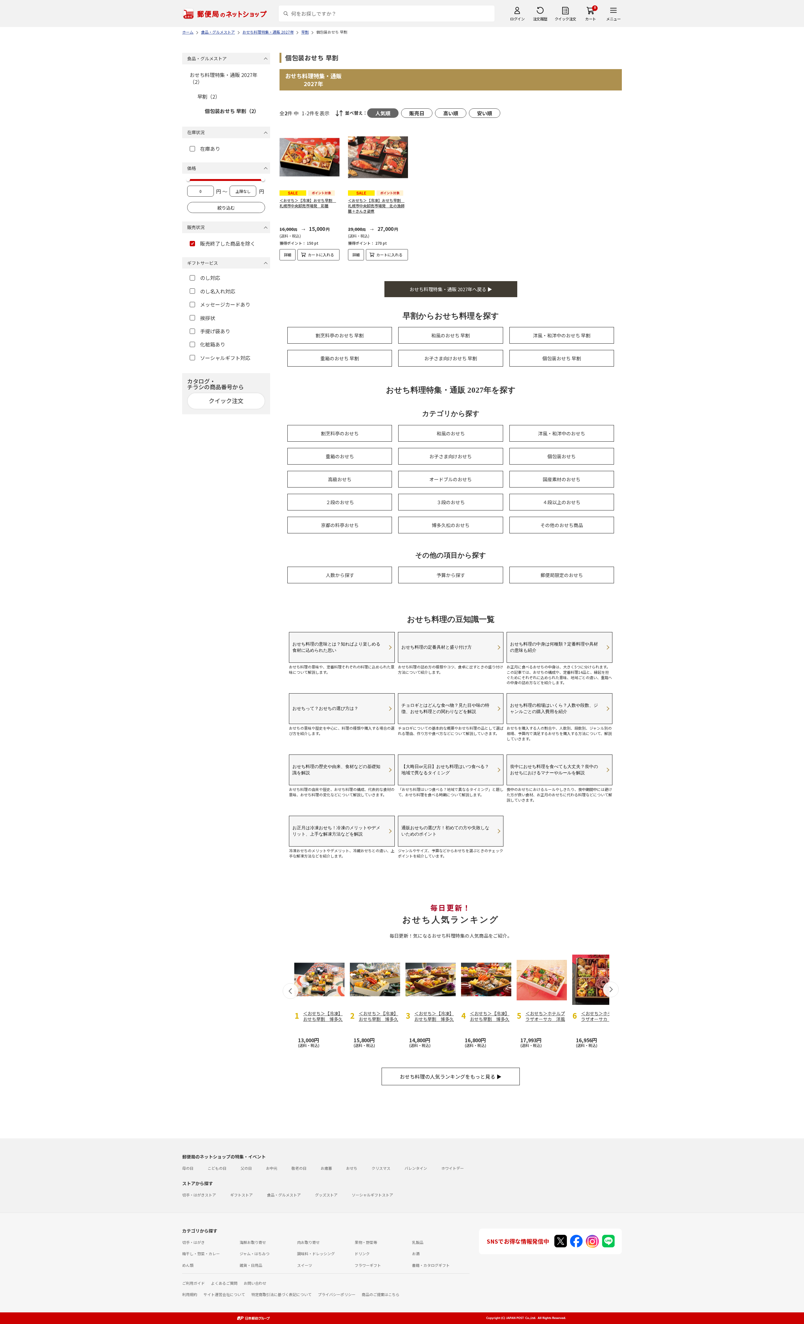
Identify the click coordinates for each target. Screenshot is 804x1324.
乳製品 (417, 1242)
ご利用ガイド (193, 1283)
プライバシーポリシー (337, 1294)
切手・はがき (193, 1242)
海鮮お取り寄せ (253, 1242)
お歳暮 (326, 1168)
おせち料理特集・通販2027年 (313, 80)
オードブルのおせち (450, 479)
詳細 (287, 254)
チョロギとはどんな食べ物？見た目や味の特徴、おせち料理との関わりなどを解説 (445, 708)
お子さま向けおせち (450, 456)
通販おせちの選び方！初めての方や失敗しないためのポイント (445, 830)
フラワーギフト (368, 1265)
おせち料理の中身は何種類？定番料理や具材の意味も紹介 (554, 647)
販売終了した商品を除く (227, 243)
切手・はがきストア (199, 1194)
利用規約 (189, 1294)
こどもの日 (217, 1168)
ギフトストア (241, 1194)
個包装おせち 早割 (561, 358)
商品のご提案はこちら (380, 1294)
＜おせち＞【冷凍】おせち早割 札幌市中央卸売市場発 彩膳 (308, 203)
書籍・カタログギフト (431, 1265)
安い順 (484, 113)
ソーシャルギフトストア (372, 1194)
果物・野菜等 (366, 1242)
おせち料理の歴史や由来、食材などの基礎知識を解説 (336, 769)
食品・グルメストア (284, 1194)
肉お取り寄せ (308, 1242)
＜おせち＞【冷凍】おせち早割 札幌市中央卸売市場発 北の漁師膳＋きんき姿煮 (376, 206)
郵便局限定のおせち (562, 575)
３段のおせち (451, 502)
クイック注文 (565, 18)
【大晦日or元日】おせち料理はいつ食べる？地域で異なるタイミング (445, 769)
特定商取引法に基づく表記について (281, 1294)
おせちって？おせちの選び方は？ (325, 708)
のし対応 (210, 277)
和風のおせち (451, 433)
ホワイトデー (452, 1168)
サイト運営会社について (224, 1294)
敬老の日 (299, 1168)
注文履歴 (540, 18)
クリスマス (381, 1168)
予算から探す (451, 575)
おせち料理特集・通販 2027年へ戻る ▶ (451, 289)
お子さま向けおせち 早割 (450, 358)
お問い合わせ (255, 1283)
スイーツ (304, 1265)
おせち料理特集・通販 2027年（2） (224, 78)
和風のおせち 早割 (450, 335)
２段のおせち (340, 502)
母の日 (187, 1168)
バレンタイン (416, 1168)
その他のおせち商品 (562, 525)
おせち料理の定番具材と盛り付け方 (436, 647)
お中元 (271, 1168)
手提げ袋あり (215, 331)
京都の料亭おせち (340, 525)
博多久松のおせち (451, 525)
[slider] (188, 179)
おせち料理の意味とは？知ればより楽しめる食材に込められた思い (336, 647)
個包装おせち (561, 456)
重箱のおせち (340, 456)
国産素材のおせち (561, 479)
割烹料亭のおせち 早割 (340, 335)
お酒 (416, 1253)
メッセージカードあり (225, 304)
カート (590, 18)
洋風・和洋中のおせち (561, 433)
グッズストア (326, 1194)
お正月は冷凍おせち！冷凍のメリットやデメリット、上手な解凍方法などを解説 (336, 830)
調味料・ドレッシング (316, 1253)
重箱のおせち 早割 (339, 358)
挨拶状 (207, 318)
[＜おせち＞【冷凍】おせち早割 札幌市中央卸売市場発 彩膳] (310, 157)
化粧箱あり (212, 344)
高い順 (450, 113)
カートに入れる (321, 254)
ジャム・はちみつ (254, 1253)
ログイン (517, 18)
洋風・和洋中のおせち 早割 (561, 335)
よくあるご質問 (224, 1283)
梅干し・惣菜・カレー (201, 1253)
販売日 (416, 113)
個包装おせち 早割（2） (232, 111)
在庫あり (210, 148)
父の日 (246, 1168)
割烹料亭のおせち (340, 433)
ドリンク (362, 1253)
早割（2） (208, 96)
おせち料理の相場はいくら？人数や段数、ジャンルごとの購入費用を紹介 (554, 708)
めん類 (187, 1265)
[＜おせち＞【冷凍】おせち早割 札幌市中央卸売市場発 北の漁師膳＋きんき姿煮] (378, 157)
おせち (351, 1168)
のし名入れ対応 (217, 291)
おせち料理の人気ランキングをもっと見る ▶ (451, 1076)
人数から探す (340, 575)
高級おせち (339, 479)
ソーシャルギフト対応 (225, 358)
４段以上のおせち (561, 502)
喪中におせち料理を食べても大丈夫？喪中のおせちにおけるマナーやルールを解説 (554, 769)
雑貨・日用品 (251, 1265)
